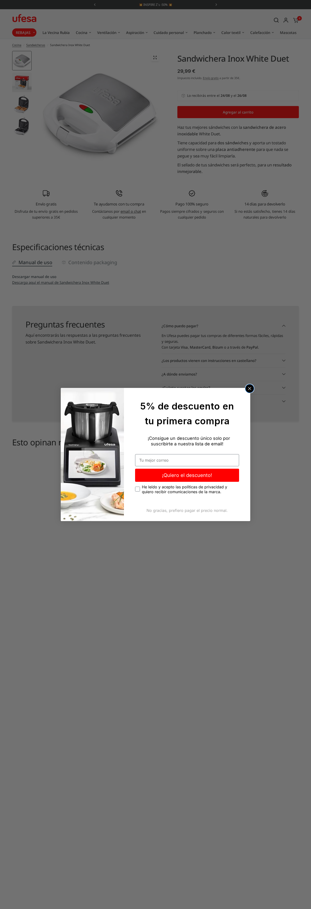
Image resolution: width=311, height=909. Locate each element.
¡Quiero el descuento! (187, 475)
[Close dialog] (249, 388)
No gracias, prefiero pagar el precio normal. (187, 510)
